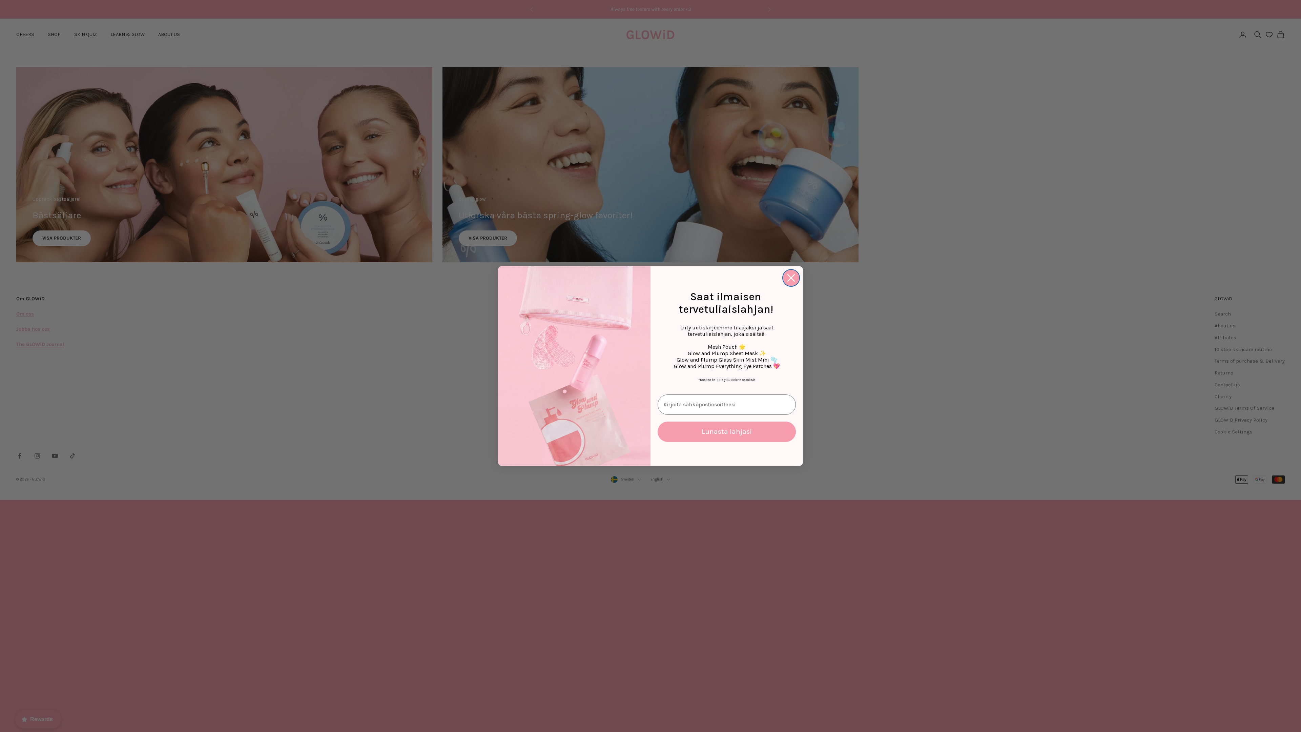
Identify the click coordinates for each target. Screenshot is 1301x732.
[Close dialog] (791, 277)
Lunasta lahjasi (727, 431)
